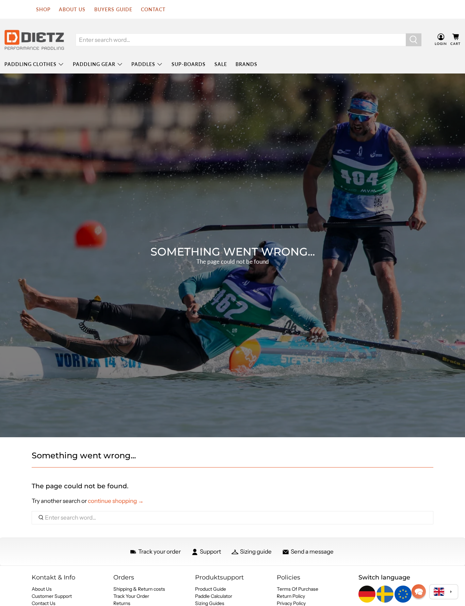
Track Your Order (131, 596)
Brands (246, 64)
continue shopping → (116, 500)
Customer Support (52, 596)
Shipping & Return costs (139, 589)
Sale (220, 64)
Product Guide (210, 589)
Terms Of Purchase (297, 589)
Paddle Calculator (213, 596)
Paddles (143, 64)
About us (72, 9)
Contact (153, 9)
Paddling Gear (94, 64)
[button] (419, 591)
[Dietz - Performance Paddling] (34, 40)
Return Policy (291, 596)
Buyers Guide (113, 9)
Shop (43, 9)
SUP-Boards (189, 64)
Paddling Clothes (30, 64)
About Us (42, 589)
